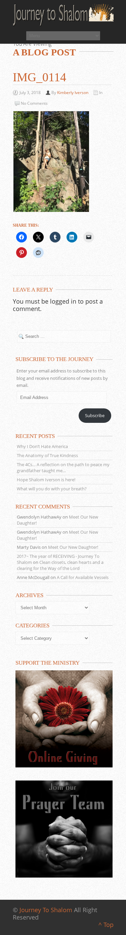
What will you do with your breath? (52, 489)
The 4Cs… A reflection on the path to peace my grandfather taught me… (63, 467)
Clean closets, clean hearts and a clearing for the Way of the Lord (60, 565)
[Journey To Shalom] (63, 15)
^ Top (106, 925)
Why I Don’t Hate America (42, 446)
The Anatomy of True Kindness (47, 455)
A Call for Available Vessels (83, 577)
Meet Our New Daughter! (73, 547)
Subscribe (94, 415)
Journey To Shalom (45, 910)
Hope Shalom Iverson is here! (46, 480)
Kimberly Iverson (72, 92)
